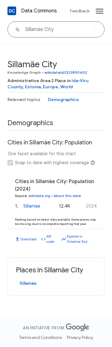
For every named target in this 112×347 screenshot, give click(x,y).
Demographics (63, 99)
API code (50, 239)
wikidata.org (39, 196)
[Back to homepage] (11, 11)
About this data (67, 196)
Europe (50, 87)
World (66, 87)
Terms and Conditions (40, 337)
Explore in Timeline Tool (77, 239)
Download (28, 239)
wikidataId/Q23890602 (65, 72)
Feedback (80, 11)
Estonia (33, 87)
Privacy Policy (80, 337)
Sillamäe (31, 206)
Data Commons (39, 11)
